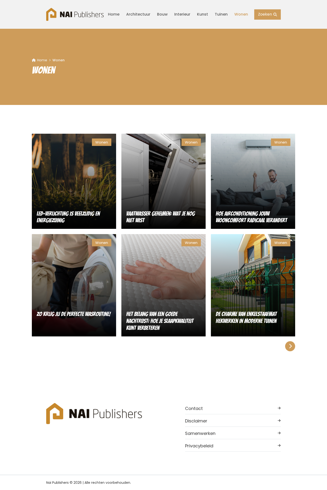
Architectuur (138, 14)
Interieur (182, 14)
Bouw (162, 14)
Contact (194, 408)
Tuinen (221, 14)
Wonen (241, 14)
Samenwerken (200, 433)
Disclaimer (196, 421)
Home (113, 14)
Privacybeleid (199, 446)
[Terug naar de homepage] (75, 14)
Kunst (202, 14)
